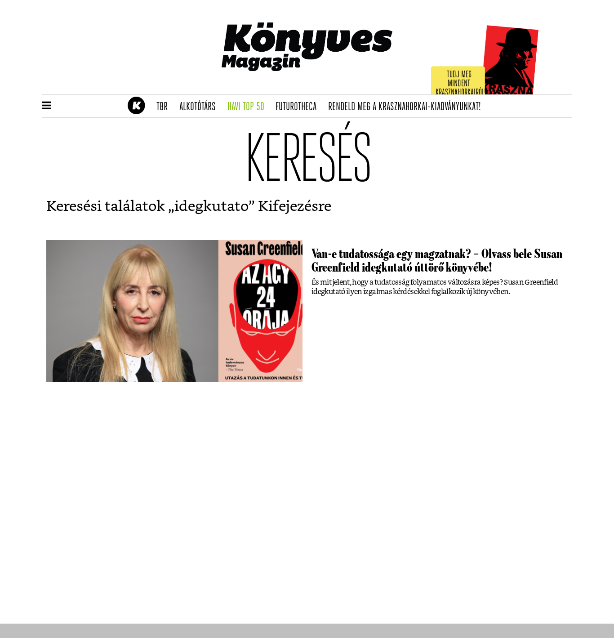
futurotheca (299, 107)
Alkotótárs (200, 107)
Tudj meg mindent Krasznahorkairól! (461, 84)
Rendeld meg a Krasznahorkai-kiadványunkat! (407, 107)
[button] (46, 106)
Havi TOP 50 (248, 107)
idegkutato (211, 206)
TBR (165, 107)
